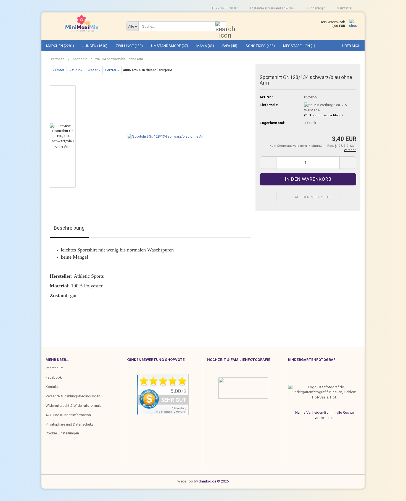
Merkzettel (343, 8)
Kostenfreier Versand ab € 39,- (271, 8)
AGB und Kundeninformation (68, 415)
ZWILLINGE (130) (129, 46)
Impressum (55, 368)
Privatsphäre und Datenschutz (69, 424)
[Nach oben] (15, 492)
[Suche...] (220, 27)
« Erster (58, 70)
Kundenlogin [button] (315, 8)
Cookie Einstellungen (62, 433)
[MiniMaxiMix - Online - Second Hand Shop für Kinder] (82, 23)
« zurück (76, 70)
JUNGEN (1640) (94, 46)
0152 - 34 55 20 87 (223, 8)
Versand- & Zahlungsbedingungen (73, 396)
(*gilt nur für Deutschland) (323, 115)
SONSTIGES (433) (260, 46)
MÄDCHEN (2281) (60, 46)
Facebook (54, 377)
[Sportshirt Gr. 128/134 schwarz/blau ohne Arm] (166, 136)
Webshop (185, 481)
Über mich (351, 46)
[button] (66, 82)
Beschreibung (69, 228)
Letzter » (112, 70)
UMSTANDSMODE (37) (169, 46)
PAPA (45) (229, 46)
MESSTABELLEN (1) (299, 46)
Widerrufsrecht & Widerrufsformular (74, 405)
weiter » (94, 70)
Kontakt (52, 387)
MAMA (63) (205, 46)
